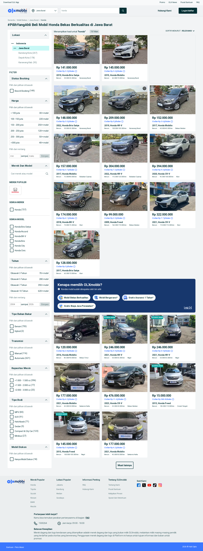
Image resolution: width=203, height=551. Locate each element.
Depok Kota (27, 58)
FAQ (84, 485)
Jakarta (59, 485)
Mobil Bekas (22, 20)
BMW (32, 502)
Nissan (33, 498)
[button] (11, 2)
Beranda (11, 20)
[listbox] (59, 289)
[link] (29, 113)
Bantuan (9, 547)
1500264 (43, 523)
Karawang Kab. (28, 62)
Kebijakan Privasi (115, 494)
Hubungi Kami (88, 489)
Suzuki (33, 494)
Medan (59, 494)
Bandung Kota (28, 53)
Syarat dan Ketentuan (117, 498)
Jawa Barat (34, 20)
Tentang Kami (114, 485)
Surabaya (60, 498)
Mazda (33, 506)
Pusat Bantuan (114, 489)
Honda (43, 20)
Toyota (33, 489)
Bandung (60, 489)
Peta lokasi (19, 547)
